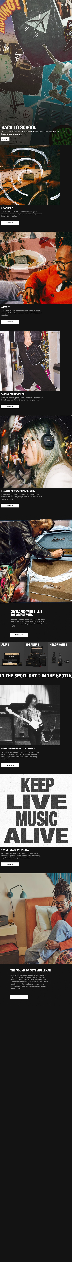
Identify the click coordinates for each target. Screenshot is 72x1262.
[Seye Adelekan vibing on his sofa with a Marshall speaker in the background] (36, 918)
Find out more (19, 997)
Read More (10, 864)
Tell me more (10, 765)
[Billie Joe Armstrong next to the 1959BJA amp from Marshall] (36, 560)
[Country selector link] (67, 3)
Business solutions (37, 3)
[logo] (7, 7)
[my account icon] (61, 8)
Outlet (63, 3)
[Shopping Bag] (64, 8)
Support (54, 8)
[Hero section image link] (36, 72)
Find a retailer (56, 3)
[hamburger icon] (67, 8)
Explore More (19, 634)
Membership (47, 3)
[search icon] (59, 8)
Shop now (10, 222)
